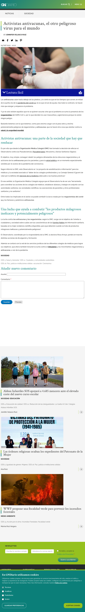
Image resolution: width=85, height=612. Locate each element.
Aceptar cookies (73, 605)
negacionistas (6, 115)
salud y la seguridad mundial (12, 130)
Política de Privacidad (65, 554)
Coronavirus (47, 263)
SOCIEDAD (29, 13)
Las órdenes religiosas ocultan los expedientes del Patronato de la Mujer (43, 453)
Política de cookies (61, 583)
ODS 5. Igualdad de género (11, 465)
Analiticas (8, 591)
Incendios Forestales (30, 522)
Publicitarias (9, 595)
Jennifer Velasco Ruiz (16, 35)
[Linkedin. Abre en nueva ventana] (16, 40)
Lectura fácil (14, 92)
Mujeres (25, 465)
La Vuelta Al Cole (61, 404)
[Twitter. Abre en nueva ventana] (12, 40)
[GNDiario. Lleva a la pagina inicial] (8, 4)
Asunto (3, 274)
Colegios (72, 404)
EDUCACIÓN (15, 398)
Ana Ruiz (4, 469)
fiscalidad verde (44, 522)
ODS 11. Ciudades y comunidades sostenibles (37, 260)
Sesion (7, 599)
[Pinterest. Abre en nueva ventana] (21, 40)
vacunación (37, 263)
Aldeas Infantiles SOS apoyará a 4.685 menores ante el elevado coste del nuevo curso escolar (41, 393)
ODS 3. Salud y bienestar (10, 260)
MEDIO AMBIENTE (8, 516)
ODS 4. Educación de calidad (12, 404)
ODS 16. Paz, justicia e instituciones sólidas (17, 263)
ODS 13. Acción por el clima (11, 522)
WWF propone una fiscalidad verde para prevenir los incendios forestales (42, 510)
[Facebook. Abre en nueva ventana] (7, 40)
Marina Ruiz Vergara (8, 526)
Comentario (5, 279)
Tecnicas (8, 587)
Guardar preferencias (14, 605)
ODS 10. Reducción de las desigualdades (38, 404)
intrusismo (52, 247)
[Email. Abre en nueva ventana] (3, 40)
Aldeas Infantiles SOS (9, 407)
